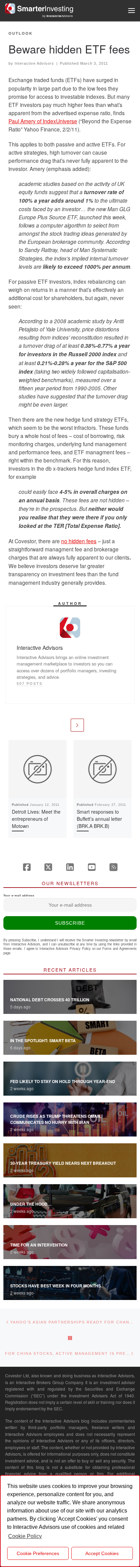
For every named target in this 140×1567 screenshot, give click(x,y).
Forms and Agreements (119, 948)
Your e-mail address (18, 895)
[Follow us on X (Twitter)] (48, 867)
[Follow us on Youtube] (91, 867)
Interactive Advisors (34, 63)
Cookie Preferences (38, 1553)
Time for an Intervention (39, 1245)
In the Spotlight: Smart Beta (43, 1040)
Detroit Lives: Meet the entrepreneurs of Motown (36, 818)
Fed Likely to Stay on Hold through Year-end (62, 1081)
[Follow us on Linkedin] (70, 867)
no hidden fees (79, 541)
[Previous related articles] (62, 725)
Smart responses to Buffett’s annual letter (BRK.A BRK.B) (99, 818)
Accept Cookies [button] (102, 1553)
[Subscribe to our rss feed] (113, 867)
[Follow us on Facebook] (26, 867)
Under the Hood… (31, 1204)
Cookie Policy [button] (25, 1536)
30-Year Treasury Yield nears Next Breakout (63, 1163)
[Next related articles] (77, 725)
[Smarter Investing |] (39, 7)
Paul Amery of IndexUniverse (42, 121)
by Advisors (57, 16)
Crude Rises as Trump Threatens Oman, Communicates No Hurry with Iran (55, 1119)
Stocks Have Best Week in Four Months (55, 1286)
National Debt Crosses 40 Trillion (49, 1000)
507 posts (29, 683)
